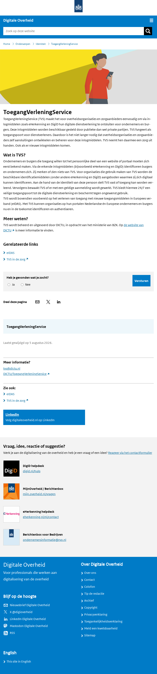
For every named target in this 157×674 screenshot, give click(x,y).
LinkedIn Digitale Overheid (28, 619)
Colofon (89, 587)
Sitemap (89, 635)
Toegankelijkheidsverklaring (103, 621)
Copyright (90, 607)
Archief (89, 600)
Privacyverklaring (95, 614)
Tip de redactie (94, 593)
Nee (27, 284)
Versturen (141, 281)
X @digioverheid (21, 612)
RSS (12, 633)
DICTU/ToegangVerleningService (26, 374)
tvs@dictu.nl (11, 368)
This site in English (19, 661)
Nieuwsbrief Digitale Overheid (30, 605)
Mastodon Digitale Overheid (29, 626)
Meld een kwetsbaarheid (101, 628)
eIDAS (11, 253)
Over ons (90, 573)
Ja (12, 284)
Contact (89, 580)
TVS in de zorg (19, 259)
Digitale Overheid (18, 20)
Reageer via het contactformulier (130, 453)
